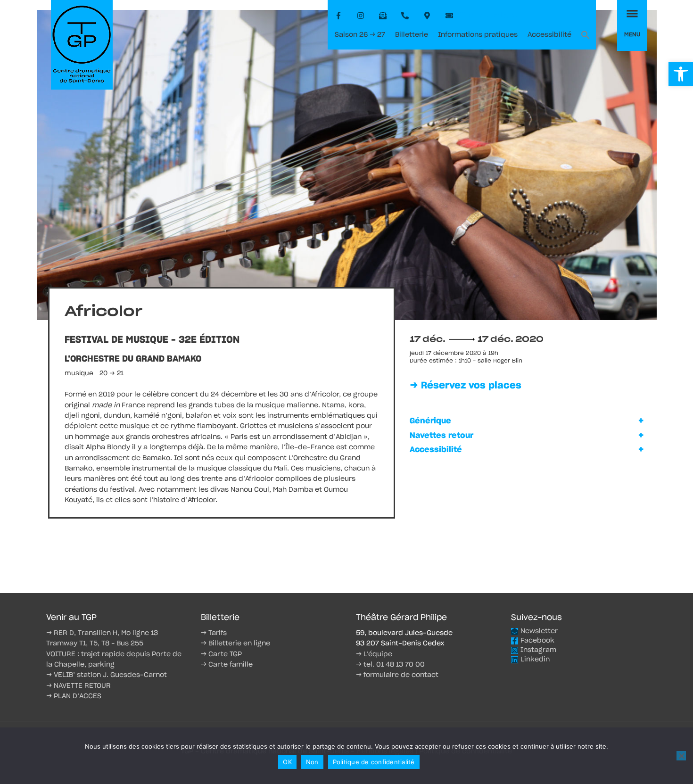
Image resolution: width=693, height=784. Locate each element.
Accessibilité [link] (549, 35)
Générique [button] (430, 421)
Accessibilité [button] (436, 450)
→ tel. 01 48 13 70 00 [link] (390, 664)
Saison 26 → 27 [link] (360, 35)
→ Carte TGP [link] (221, 654)
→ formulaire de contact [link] (397, 675)
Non (312, 762)
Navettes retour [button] (441, 435)
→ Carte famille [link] (227, 664)
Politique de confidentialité (374, 762)
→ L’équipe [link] (374, 654)
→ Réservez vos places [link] (465, 385)
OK (287, 762)
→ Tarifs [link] (214, 633)
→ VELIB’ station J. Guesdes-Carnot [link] (106, 675)
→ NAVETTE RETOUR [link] (78, 686)
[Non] (681, 755)
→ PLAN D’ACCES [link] (73, 696)
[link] (680, 74)
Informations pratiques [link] (478, 35)
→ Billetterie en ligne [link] (235, 643)
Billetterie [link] (411, 35)
